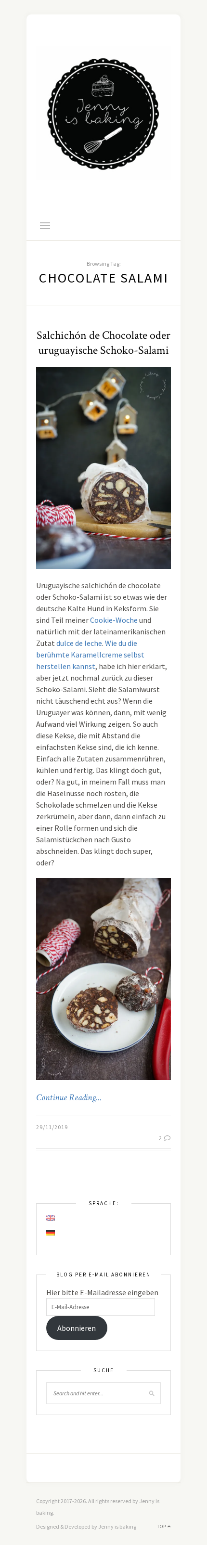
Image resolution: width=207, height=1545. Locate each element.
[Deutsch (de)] (51, 1233)
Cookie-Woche (114, 620)
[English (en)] (51, 1218)
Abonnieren (76, 1328)
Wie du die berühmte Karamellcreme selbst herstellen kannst (90, 654)
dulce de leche (79, 643)
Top (162, 1526)
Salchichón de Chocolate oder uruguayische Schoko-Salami (103, 343)
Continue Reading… (69, 1098)
